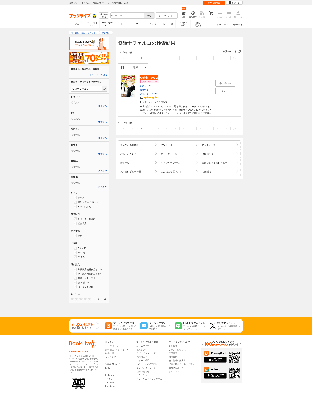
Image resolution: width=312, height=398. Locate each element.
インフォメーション (146, 367)
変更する (102, 106)
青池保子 (144, 89)
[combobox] (126, 15)
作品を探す (141, 349)
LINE (107, 367)
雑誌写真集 (198, 24)
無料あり (82, 197)
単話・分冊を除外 (86, 278)
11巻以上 (82, 256)
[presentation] (71, 298)
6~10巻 (81, 252)
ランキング (110, 356)
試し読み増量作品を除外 (90, 273)
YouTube (109, 382)
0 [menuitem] (98, 299)
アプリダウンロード (146, 353)
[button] (179, 51)
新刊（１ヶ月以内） (88, 218)
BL (122, 24)
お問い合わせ (142, 371)
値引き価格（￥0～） (88, 202)
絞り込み (104, 15)
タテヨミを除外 (85, 286)
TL (137, 24)
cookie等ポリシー (177, 367)
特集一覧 (109, 353)
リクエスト (141, 374)
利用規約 (173, 356)
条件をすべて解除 (98, 75)
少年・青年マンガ (92, 24)
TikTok (108, 378)
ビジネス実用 (183, 24)
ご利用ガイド (237, 24)
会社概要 (173, 345)
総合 (77, 24)
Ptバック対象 (84, 206)
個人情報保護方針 (177, 360)
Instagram (110, 374)
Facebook (110, 385)
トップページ (111, 345)
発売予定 (82, 223)
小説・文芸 (167, 24)
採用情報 (173, 353)
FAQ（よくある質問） (147, 363)
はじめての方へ (222, 24)
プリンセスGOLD (148, 93)
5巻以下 (82, 248)
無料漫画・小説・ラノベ (117, 349)
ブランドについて (177, 349)
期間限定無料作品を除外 (90, 269)
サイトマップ (175, 371)
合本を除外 (83, 282)
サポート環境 (142, 360)
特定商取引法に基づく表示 (182, 363)
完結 (80, 235)
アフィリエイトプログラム (149, 378)
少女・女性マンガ (107, 24)
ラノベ (153, 24)
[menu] (98, 299)
